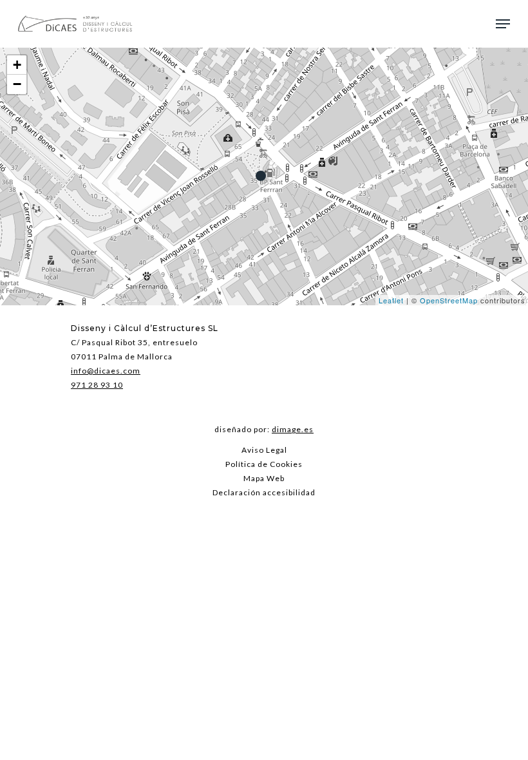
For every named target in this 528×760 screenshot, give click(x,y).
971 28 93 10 (97, 385)
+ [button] (17, 65)
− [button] (17, 84)
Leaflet (391, 300)
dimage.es (293, 429)
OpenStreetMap (449, 300)
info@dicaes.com (105, 370)
